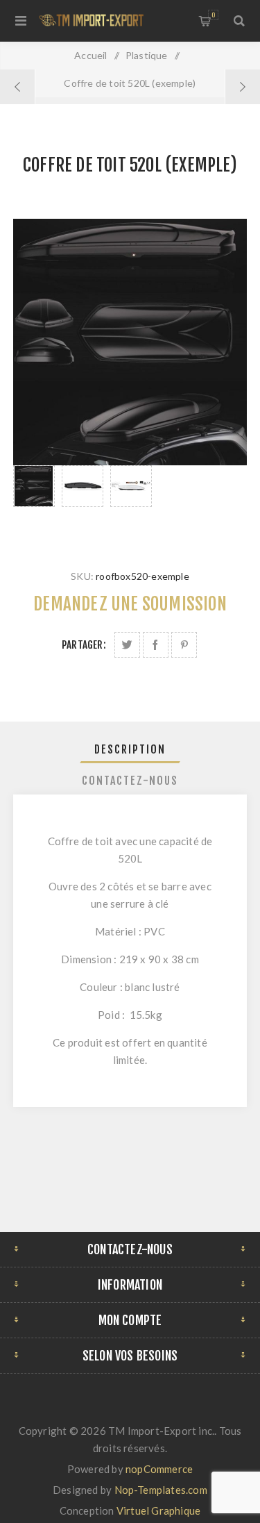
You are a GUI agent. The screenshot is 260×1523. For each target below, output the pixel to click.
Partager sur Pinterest (184, 645)
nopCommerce (159, 1469)
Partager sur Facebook (155, 645)
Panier (213, 15)
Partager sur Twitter (127, 645)
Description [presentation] (130, 749)
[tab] (130, 749)
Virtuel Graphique (158, 1510)
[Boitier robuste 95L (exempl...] (17, 86)
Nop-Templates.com (160, 1489)
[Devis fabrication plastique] (242, 86)
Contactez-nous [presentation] (130, 781)
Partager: (84, 644)
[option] (34, 503)
